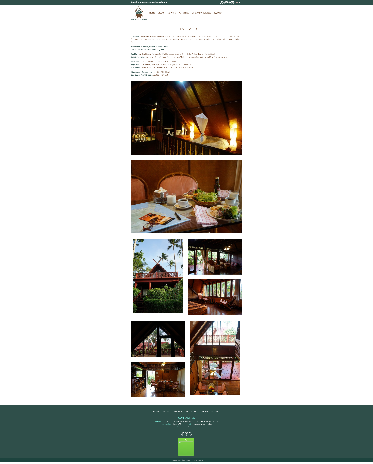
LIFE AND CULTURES (201, 13)
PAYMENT (218, 13)
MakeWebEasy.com (189, 463)
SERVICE (172, 13)
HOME (152, 13)
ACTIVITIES (184, 13)
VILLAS (161, 13)
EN (239, 2)
